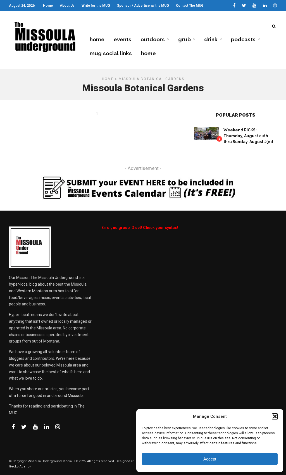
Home (48, 6)
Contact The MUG (190, 6)
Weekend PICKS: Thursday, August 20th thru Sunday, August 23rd (248, 136)
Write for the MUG (96, 6)
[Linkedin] (265, 5)
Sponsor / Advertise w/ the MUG (143, 6)
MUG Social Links (111, 53)
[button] (275, 416)
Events (122, 39)
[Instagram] (275, 5)
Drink (211, 39)
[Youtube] (254, 5)
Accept (209, 459)
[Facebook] (13, 426)
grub (184, 39)
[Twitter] (24, 426)
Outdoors (152, 39)
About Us (67, 6)
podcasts (243, 39)
